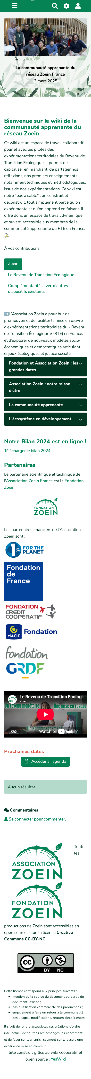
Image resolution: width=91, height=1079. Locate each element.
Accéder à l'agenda (48, 761)
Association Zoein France (29, 481)
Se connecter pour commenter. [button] (37, 819)
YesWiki (58, 1059)
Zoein (13, 263)
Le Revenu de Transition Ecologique (41, 275)
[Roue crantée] (66, 6)
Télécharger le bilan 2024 (27, 451)
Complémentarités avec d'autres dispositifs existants (38, 288)
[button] (78, 6)
